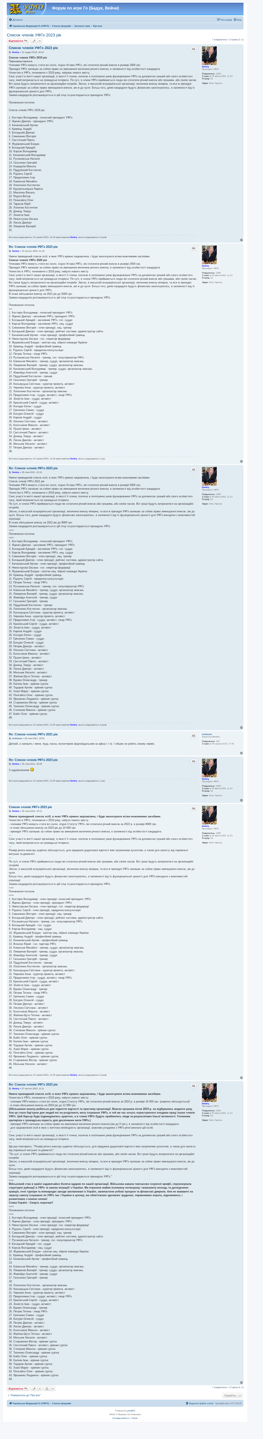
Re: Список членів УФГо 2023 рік (33, 246)
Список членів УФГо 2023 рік (34, 35)
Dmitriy (205, 67)
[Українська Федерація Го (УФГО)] (27, 9)
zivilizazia (207, 734)
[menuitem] (16, 19)
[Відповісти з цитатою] (193, 48)
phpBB (130, 1411)
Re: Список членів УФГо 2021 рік (33, 734)
